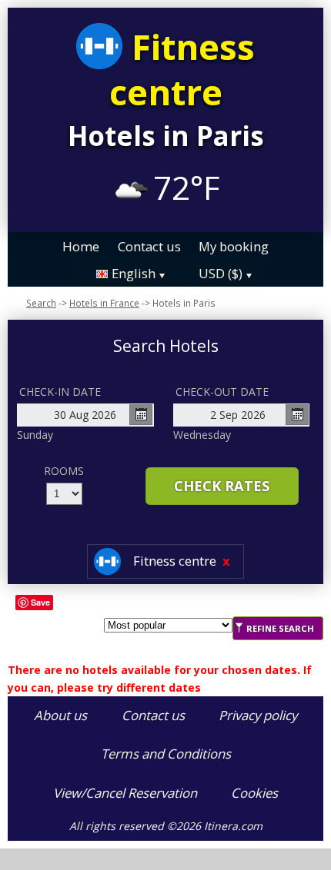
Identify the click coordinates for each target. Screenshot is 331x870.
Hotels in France (104, 303)
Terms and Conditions (166, 753)
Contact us (149, 245)
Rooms (64, 470)
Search (41, 303)
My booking (234, 245)
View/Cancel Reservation (125, 793)
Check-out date (222, 391)
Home (80, 245)
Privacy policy (258, 715)
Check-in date (60, 391)
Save (40, 602)
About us (60, 715)
